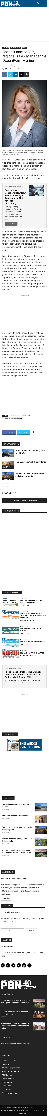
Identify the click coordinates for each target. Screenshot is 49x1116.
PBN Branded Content (15, 187)
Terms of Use (13, 1110)
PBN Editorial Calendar (11, 1071)
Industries (12, 44)
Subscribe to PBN (9, 1060)
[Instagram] (8, 965)
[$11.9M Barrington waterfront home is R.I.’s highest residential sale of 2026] (41, 853)
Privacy (3, 1110)
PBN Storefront (8, 1078)
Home (4, 44)
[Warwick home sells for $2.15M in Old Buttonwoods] (41, 842)
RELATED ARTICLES (11, 444)
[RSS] (19, 965)
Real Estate (6, 456)
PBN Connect (7, 1075)
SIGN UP (31, 931)
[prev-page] (3, 485)
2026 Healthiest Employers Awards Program (31, 602)
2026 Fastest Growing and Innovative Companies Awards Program (33, 616)
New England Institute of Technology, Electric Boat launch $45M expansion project (15, 1025)
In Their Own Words (7, 467)
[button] (38, 3)
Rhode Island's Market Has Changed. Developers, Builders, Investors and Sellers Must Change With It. (23, 674)
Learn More (11, 224)
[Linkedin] (15, 74)
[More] (33, 432)
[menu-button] (44, 3)
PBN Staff (8, 69)
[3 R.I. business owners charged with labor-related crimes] (39, 1015)
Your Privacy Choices (28, 1110)
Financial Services (23, 44)
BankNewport (14, 416)
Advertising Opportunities (11, 1068)
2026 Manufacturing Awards (32, 653)
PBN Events (6, 1086)
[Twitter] (10, 74)
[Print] (26, 74)
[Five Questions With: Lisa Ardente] (8, 465)
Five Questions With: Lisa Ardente (30, 462)
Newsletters (6, 1064)
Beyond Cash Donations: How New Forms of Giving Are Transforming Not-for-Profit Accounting (15, 197)
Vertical (24, 48)
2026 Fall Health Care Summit (32, 642)
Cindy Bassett (25, 416)
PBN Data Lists (8, 1082)
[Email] (21, 74)
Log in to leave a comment (24, 500)
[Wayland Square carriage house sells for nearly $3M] (8, 476)
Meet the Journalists (9, 1093)
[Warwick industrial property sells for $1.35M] (8, 453)
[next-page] (7, 485)
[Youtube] (29, 965)
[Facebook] (4, 74)
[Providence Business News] (11, 3)
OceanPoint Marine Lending (12, 418)
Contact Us (6, 1089)
